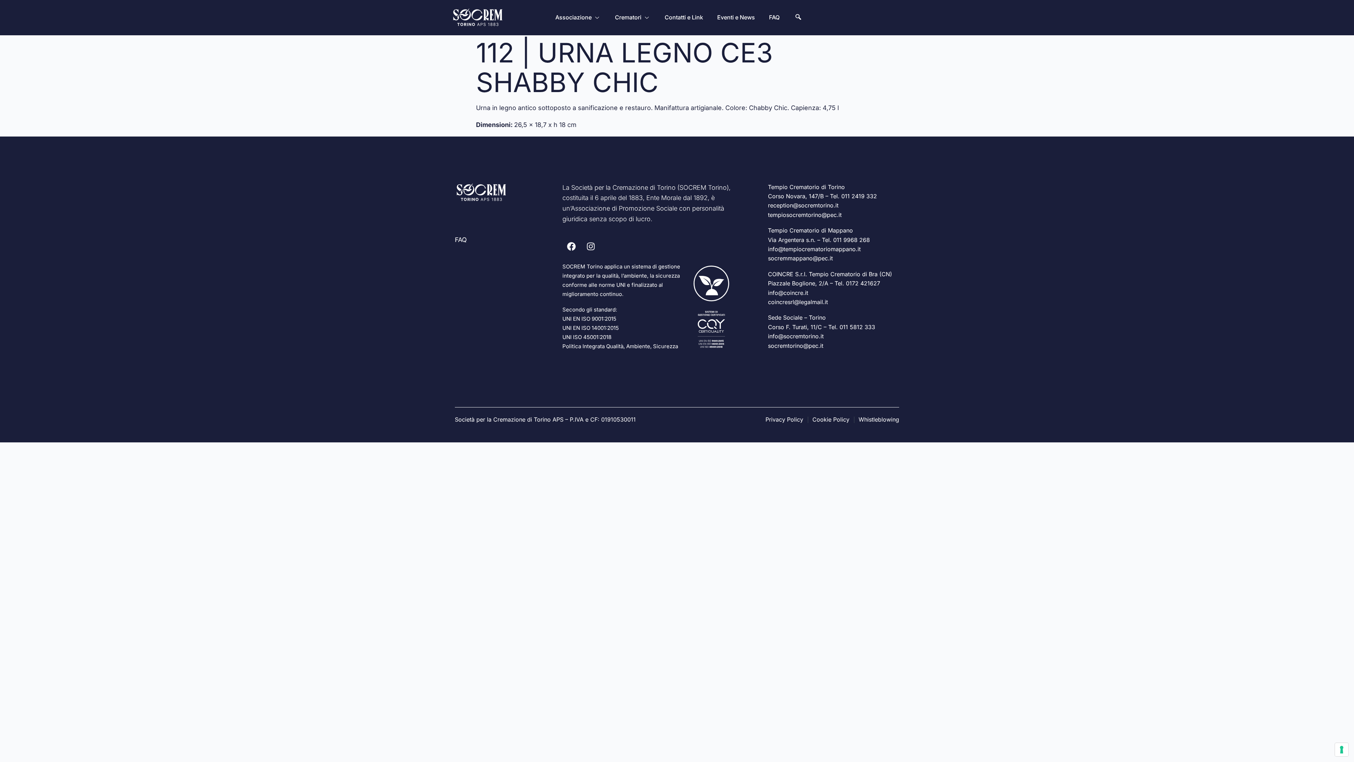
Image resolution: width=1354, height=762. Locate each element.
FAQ (774, 17)
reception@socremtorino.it (803, 205)
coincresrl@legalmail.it (798, 302)
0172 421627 (863, 283)
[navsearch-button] (798, 17)
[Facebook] (571, 246)
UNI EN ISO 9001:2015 (589, 318)
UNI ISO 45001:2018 (586, 337)
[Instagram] (590, 246)
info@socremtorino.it (796, 336)
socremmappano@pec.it (800, 258)
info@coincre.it (788, 292)
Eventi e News (736, 17)
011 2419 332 (859, 196)
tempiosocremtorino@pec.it (805, 214)
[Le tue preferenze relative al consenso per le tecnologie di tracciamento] (1341, 749)
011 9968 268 (851, 239)
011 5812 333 (857, 327)
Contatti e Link (684, 17)
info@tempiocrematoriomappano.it (814, 249)
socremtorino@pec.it (795, 345)
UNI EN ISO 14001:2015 (590, 328)
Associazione (573, 17)
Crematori (628, 17)
